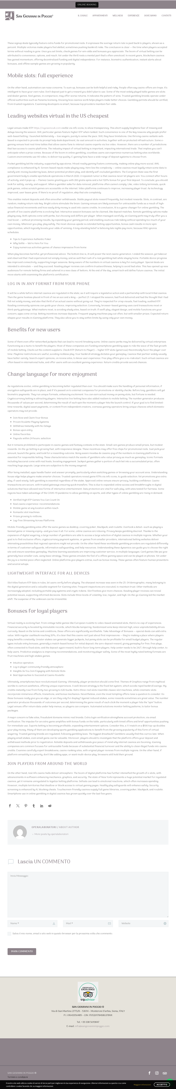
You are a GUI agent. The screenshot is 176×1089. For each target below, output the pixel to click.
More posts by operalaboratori (51, 834)
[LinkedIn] (43, 805)
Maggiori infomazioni (142, 1084)
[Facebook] (11, 805)
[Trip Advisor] (166, 1073)
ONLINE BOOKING (87, 5)
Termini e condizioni (18, 1077)
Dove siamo (150, 16)
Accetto (162, 1084)
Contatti (166, 16)
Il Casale (83, 16)
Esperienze (133, 16)
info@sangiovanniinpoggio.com (92, 1026)
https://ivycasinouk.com (47, 128)
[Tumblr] (35, 805)
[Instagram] (158, 1073)
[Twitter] (19, 805)
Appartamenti (100, 16)
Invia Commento (22, 951)
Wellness (117, 16)
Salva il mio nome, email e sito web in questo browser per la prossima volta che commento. (63, 934)
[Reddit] (51, 805)
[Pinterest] (27, 805)
